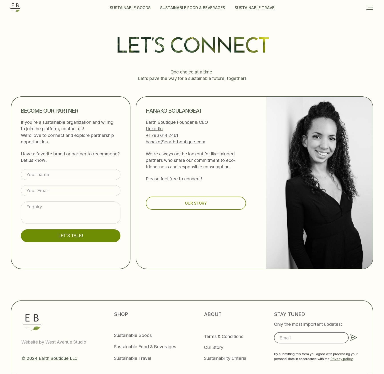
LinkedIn (154, 128)
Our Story (213, 347)
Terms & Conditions (223, 336)
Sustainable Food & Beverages (192, 7)
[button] (369, 7)
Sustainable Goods (130, 7)
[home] (15, 8)
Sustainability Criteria (225, 358)
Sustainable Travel (255, 7)
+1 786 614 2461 (162, 135)
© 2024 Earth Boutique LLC (49, 358)
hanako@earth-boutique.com (175, 141)
